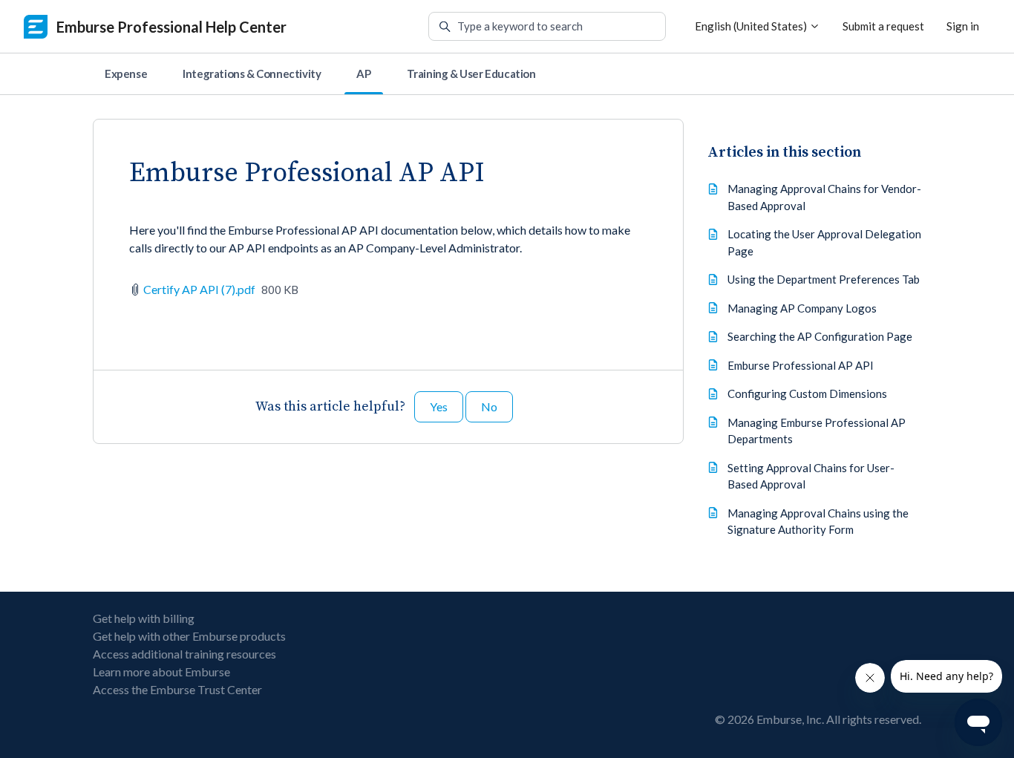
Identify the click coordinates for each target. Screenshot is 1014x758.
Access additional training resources (184, 654)
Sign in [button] (962, 26)
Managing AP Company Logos (802, 308)
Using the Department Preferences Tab (823, 279)
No (489, 406)
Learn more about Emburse (161, 671)
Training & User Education (471, 73)
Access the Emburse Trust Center (177, 689)
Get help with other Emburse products (189, 636)
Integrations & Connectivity (252, 73)
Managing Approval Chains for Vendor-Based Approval (824, 197)
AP (363, 73)
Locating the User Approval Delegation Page (824, 242)
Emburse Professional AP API (800, 365)
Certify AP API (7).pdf (199, 289)
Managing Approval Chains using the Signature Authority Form (818, 521)
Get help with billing (143, 618)
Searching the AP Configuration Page (819, 336)
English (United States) (752, 26)
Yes (439, 406)
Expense (126, 73)
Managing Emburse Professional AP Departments (816, 431)
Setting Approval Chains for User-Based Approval (810, 476)
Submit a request (883, 26)
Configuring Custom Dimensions (807, 393)
